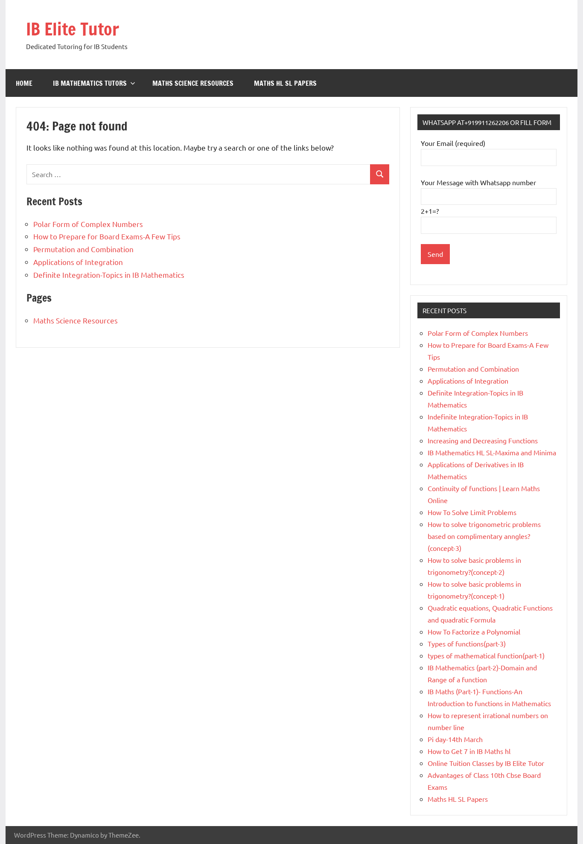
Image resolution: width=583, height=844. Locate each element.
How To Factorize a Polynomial (474, 631)
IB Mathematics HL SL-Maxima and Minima (492, 452)
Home (24, 83)
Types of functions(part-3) (467, 643)
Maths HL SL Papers (285, 83)
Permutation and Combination (83, 248)
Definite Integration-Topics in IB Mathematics (108, 274)
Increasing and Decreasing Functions (483, 440)
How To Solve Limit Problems (472, 512)
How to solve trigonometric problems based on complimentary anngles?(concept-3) (484, 536)
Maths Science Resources (192, 83)
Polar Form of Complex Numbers (88, 223)
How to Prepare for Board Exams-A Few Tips (107, 236)
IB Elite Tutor (72, 29)
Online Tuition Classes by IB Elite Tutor (486, 763)
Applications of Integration (78, 261)
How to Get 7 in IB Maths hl (469, 751)
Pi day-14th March (455, 739)
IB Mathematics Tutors (90, 83)
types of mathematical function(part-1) (486, 655)
